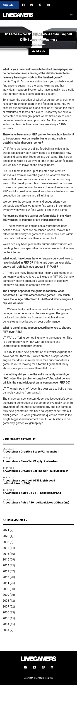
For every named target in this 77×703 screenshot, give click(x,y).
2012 (6, 577)
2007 (6, 606)
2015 (6, 559)
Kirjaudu (8, 5)
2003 (6, 630)
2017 (6, 548)
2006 (6, 612)
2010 (6, 589)
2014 (6, 565)
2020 (6, 536)
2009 (6, 594)
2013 (6, 571)
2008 (6, 600)
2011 (6, 583)
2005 (6, 618)
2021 (6, 530)
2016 (6, 553)
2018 (6, 542)
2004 (6, 624)
